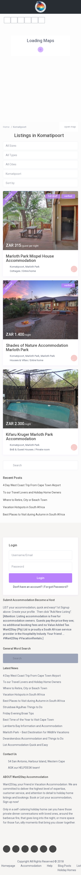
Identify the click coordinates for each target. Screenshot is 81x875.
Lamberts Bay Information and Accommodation (32, 726)
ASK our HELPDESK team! (24, 767)
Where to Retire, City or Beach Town (25, 499)
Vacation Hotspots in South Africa (24, 507)
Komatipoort (17, 266)
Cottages (15, 271)
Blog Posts (64, 865)
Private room (43, 449)
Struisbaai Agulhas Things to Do (22, 707)
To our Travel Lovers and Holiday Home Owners (32, 492)
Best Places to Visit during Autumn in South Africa (34, 514)
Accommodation (31, 865)
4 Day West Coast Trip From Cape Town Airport (32, 485)
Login (40, 578)
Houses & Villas (19, 360)
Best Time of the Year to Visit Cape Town (28, 719)
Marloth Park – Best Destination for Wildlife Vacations (36, 732)
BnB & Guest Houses (21, 449)
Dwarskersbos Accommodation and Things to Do (33, 738)
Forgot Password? (56, 586)
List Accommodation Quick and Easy (25, 744)
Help (49, 865)
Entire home (29, 271)
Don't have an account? (27, 586)
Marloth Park (32, 266)
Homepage (8, 865)
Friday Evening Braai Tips (18, 713)
